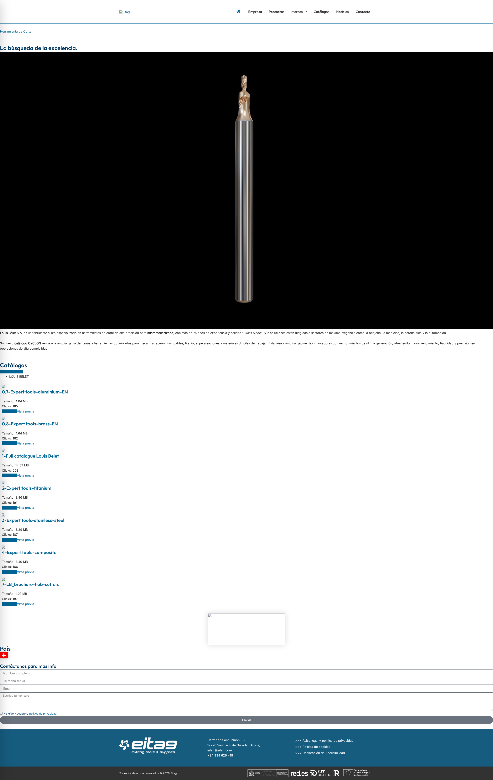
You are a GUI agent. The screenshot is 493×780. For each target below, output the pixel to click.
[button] (299, 11)
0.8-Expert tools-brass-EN (30, 424)
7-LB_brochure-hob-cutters (30, 584)
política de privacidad (43, 713)
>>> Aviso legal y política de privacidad (324, 740)
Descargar (9, 411)
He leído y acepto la (30, 713)
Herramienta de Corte (15, 31)
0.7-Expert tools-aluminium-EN (35, 392)
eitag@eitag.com (219, 750)
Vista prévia (25, 411)
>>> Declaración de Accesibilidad (320, 753)
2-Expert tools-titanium (26, 488)
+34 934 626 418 (220, 755)
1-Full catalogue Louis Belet (30, 456)
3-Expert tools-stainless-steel (33, 520)
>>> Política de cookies (312, 747)
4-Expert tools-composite (29, 552)
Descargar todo (11, 371)
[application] (305, 11)
